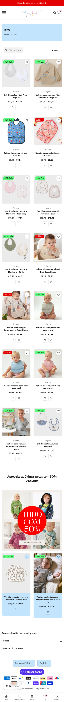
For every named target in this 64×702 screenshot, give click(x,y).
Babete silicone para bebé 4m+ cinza (48, 328)
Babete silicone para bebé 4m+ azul (16, 387)
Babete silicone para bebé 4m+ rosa (48, 387)
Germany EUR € (23, 663)
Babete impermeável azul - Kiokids (16, 154)
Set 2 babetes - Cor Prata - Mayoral (16, 96)
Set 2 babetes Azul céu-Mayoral (48, 445)
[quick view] (13, 107)
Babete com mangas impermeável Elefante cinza (16, 446)
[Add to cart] (13, 165)
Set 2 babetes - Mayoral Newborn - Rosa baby (16, 212)
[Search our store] (55, 12)
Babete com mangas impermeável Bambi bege (16, 328)
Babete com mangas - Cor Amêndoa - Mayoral (48, 96)
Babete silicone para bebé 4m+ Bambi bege (48, 270)
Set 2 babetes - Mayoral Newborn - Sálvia (16, 270)
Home (6, 34)
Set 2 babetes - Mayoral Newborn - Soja (48, 212)
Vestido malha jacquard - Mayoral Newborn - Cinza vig (48, 599)
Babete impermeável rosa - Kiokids (47, 154)
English (43, 663)
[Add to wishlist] (27, 62)
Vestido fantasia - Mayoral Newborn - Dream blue (16, 598)
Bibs (15, 34)
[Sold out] (45, 165)
